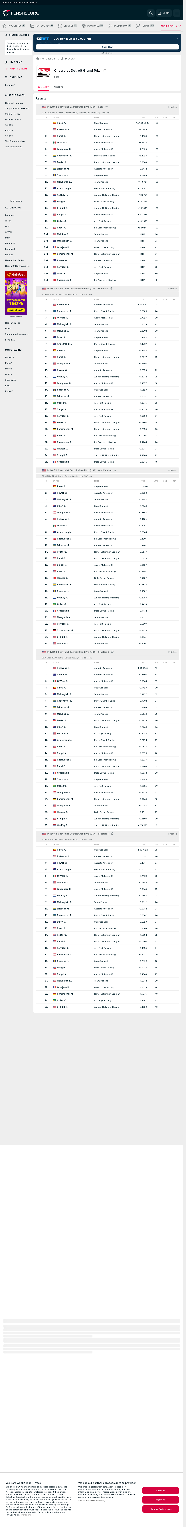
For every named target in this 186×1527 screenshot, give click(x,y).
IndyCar (70, 58)
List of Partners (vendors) (91, 1500)
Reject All (160, 1499)
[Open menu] (176, 13)
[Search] (151, 13)
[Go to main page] (28, 13)
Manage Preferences (160, 1509)
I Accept (160, 1490)
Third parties (27, 1515)
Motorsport (48, 58)
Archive (58, 87)
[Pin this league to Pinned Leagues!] (104, 70)
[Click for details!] (107, 123)
